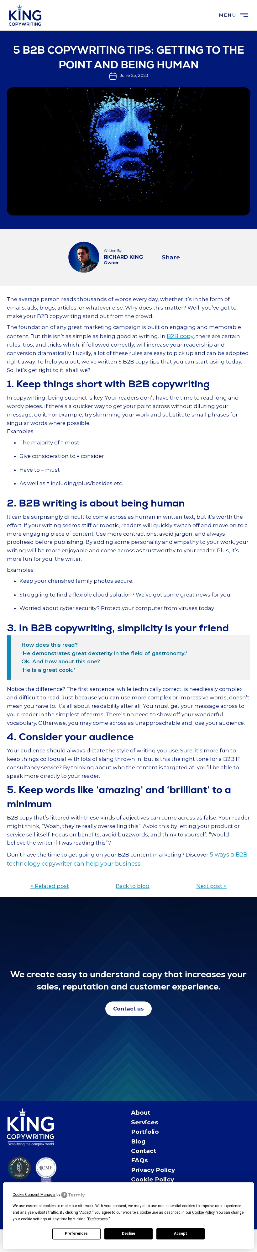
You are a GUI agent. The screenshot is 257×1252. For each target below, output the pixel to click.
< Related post (49, 886)
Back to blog (132, 886)
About (140, 1112)
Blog (138, 1141)
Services (144, 1122)
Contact (143, 1150)
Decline (128, 1233)
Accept (180, 1233)
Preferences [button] (98, 1219)
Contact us (128, 1008)
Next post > (211, 886)
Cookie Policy (152, 1179)
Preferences (76, 1233)
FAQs (139, 1160)
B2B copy (180, 336)
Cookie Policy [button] (203, 1212)
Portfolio (145, 1131)
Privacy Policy (153, 1170)
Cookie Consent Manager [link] (34, 1194)
